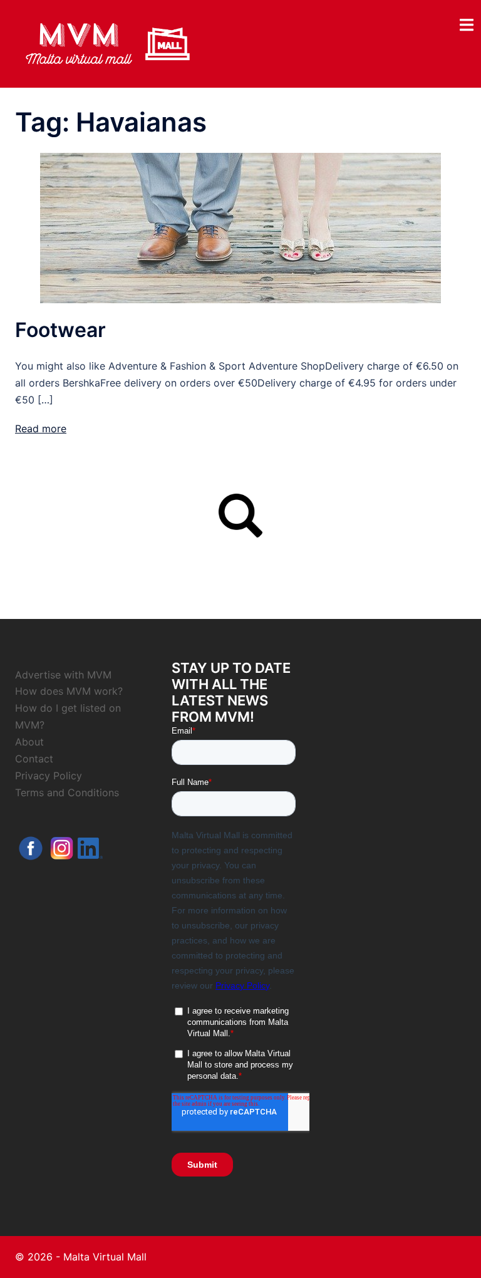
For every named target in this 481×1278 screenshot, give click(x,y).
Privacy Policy (48, 775)
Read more (40, 428)
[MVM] (107, 42)
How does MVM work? (69, 691)
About (29, 741)
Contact (34, 758)
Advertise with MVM (63, 674)
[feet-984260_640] (240, 227)
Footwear (60, 330)
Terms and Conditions (67, 792)
